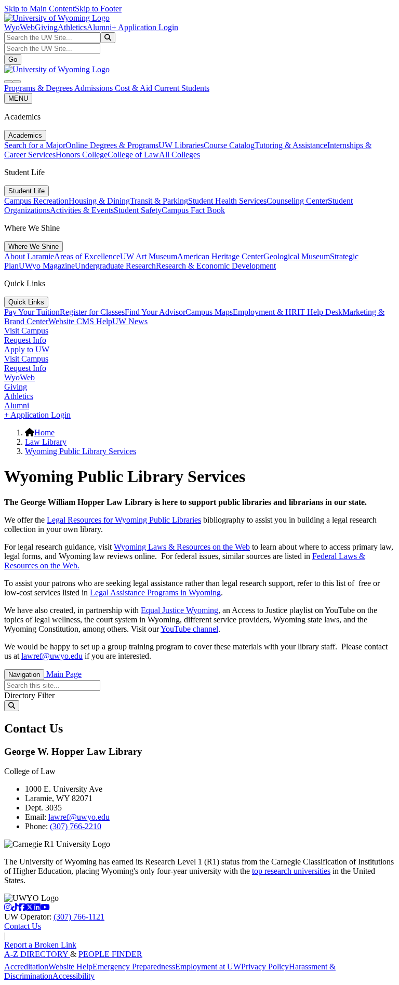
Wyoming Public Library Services (80, 451)
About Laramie (29, 256)
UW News (130, 321)
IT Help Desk (319, 312)
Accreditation (26, 966)
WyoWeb (19, 27)
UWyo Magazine (47, 265)
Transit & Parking (159, 200)
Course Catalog (229, 145)
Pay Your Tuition (32, 312)
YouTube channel (189, 628)
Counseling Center (297, 200)
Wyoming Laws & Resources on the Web (182, 546)
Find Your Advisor (155, 312)
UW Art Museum (148, 256)
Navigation (24, 674)
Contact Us (22, 926)
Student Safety (138, 210)
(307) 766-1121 (79, 916)
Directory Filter (29, 695)
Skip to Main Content (39, 8)
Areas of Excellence (87, 256)
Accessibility (73, 975)
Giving (46, 27)
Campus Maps (209, 312)
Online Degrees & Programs (111, 145)
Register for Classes (92, 312)
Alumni (99, 27)
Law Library (45, 441)
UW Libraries (181, 145)
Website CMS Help (80, 321)
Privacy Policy (265, 966)
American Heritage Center (220, 256)
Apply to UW (26, 349)
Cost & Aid (134, 88)
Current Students (181, 88)
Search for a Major (34, 145)
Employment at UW (208, 966)
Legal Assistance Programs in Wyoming (155, 592)
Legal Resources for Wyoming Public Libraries (124, 519)
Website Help (70, 966)
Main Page (63, 674)
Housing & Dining (99, 200)
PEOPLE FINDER (110, 954)
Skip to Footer (98, 8)
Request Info (25, 340)
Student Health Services (227, 200)
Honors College (82, 154)
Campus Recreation (36, 200)
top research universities (291, 871)
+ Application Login (145, 27)
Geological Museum (296, 256)
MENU (18, 98)
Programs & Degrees (39, 88)
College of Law (133, 154)
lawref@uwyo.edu (52, 655)
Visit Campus (26, 330)
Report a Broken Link (40, 944)
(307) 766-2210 (75, 826)
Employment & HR (265, 312)
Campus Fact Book (193, 210)
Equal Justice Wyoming (179, 610)
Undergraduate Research (115, 265)
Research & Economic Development (216, 265)
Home (44, 432)
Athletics (72, 27)
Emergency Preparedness (133, 966)
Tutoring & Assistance (291, 145)
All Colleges (179, 154)
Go (12, 59)
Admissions (94, 88)
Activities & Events (82, 210)
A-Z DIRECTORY (37, 954)
